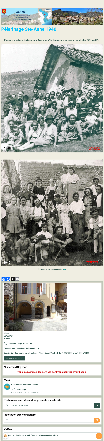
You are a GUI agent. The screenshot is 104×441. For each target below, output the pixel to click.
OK (97, 405)
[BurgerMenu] (99, 4)
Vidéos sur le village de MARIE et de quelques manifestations (32, 435)
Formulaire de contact (14, 358)
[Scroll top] (99, 436)
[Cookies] (5, 436)
